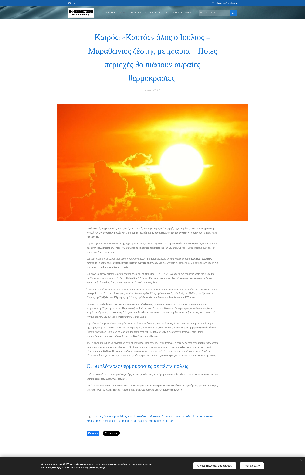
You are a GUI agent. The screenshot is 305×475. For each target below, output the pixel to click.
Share (95, 433)
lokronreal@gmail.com (226, 3)
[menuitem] (117, 13)
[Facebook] (69, 3)
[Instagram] (74, 3)
